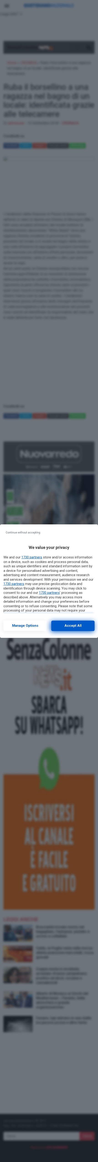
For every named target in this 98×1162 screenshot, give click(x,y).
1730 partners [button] (31, 557)
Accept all (73, 626)
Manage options (25, 626)
